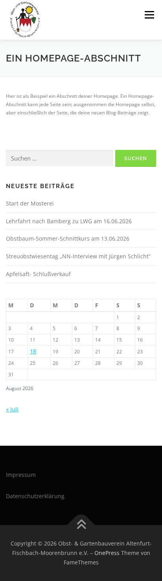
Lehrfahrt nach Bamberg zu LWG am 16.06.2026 (69, 221)
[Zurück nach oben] (81, 525)
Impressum (21, 474)
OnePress (107, 553)
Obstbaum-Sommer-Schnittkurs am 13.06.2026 (67, 238)
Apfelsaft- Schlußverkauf (38, 274)
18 (33, 351)
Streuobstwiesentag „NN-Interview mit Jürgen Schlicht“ (78, 256)
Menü (148, 14)
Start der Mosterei (30, 203)
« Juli (12, 409)
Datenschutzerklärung (35, 496)
